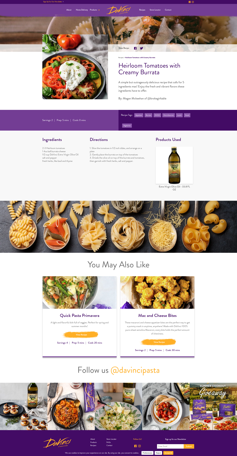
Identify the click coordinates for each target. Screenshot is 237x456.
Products (93, 9)
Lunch (179, 115)
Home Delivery (82, 9)
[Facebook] (190, 2)
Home (118, 9)
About (68, 9)
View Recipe (81, 334)
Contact (168, 9)
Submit (189, 446)
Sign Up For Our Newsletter (52, 2)
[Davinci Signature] (57, 443)
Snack (187, 115)
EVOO (157, 115)
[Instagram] (193, 2)
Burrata (148, 115)
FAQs (108, 442)
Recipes (142, 9)
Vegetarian (127, 125)
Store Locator (155, 9)
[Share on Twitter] (141, 48)
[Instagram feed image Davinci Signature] (23, 406)
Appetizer (139, 115)
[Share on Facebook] (135, 48)
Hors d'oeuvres (169, 115)
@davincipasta (135, 370)
